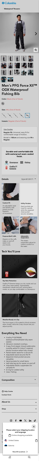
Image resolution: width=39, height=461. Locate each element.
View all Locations (18, 452)
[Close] (33, 426)
